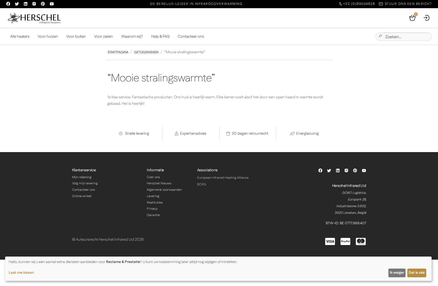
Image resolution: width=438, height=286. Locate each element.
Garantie (153, 215)
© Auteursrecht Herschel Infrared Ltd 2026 (108, 239)
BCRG (201, 184)
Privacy (152, 208)
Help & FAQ (160, 36)
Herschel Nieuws (159, 183)
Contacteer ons (191, 36)
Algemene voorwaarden (164, 189)
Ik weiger (397, 272)
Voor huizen (48, 36)
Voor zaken (103, 36)
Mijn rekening (82, 177)
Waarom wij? (132, 36)
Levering (153, 196)
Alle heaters (19, 36)
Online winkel (82, 196)
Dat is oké (417, 272)
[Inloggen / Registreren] (427, 18)
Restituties (155, 202)
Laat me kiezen (21, 272)
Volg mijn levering (85, 183)
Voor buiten (76, 36)
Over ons (153, 177)
